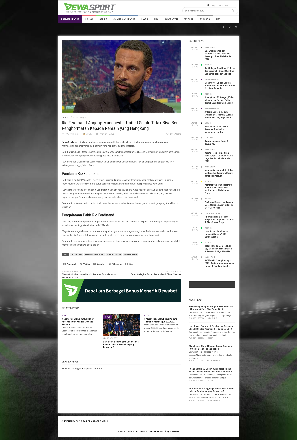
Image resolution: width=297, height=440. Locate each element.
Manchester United (94, 255)
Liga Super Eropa (212, 213)
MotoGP (189, 19)
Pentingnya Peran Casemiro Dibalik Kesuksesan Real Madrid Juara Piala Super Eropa (218, 189)
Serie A (103, 19)
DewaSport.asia (69, 142)
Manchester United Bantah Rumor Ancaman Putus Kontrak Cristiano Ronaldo (78, 322)
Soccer (207, 65)
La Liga (89, 19)
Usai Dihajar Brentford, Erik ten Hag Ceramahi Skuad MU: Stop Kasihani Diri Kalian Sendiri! (219, 71)
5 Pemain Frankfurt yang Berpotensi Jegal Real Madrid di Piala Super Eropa (219, 219)
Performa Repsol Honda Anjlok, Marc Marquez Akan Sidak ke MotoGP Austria (219, 205)
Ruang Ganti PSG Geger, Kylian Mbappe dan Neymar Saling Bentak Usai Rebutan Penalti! (219, 100)
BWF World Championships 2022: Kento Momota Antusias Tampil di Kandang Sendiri (219, 263)
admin (89, 134)
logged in (79, 368)
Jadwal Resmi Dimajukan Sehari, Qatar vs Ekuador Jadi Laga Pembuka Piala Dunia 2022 (218, 157)
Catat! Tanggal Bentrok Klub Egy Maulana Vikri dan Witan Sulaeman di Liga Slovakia (218, 248)
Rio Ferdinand (130, 255)
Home (65, 117)
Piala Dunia (209, 48)
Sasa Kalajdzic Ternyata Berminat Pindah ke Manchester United (216, 129)
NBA (156, 19)
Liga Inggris (76, 255)
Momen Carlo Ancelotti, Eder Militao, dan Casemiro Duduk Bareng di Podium (218, 173)
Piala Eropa (209, 167)
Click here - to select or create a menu (84, 421)
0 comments (175, 134)
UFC (218, 19)
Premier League (70, 19)
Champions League (124, 19)
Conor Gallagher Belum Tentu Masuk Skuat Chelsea (156, 274)
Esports (205, 19)
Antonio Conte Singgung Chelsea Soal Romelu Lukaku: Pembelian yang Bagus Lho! (121, 344)
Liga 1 (144, 19)
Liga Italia (209, 138)
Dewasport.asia (124, 431)
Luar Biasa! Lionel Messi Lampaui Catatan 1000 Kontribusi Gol (216, 234)
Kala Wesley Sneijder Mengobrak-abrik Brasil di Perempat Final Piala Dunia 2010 (217, 55)
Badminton (171, 19)
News (64, 315)
